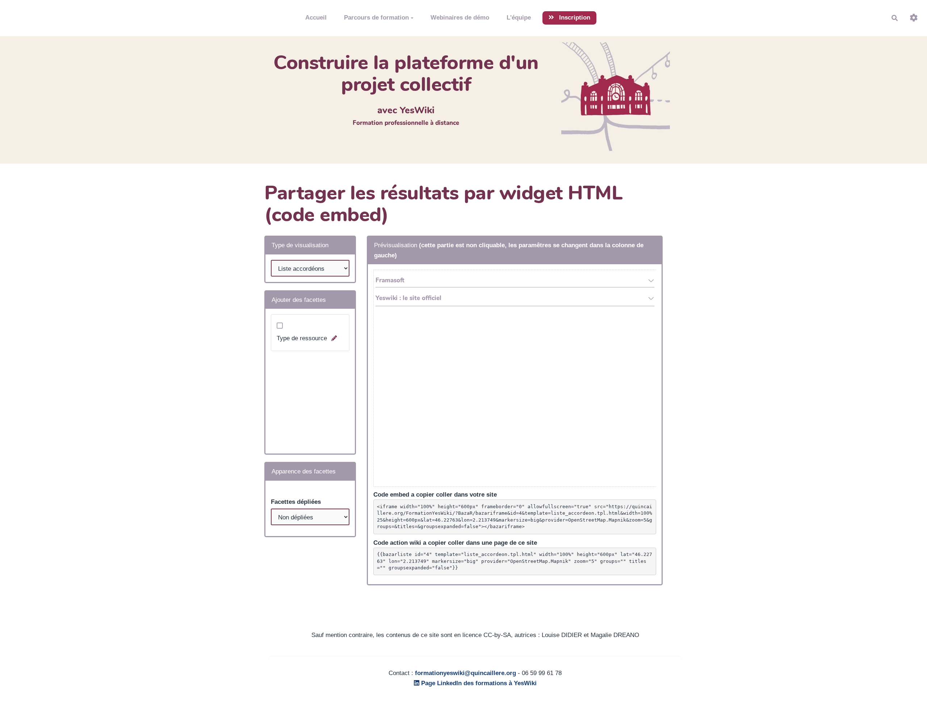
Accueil (316, 17)
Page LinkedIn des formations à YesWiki (478, 683)
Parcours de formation (376, 17)
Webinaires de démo (460, 17)
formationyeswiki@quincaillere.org (465, 673)
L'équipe (519, 17)
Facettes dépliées (296, 501)
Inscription (573, 17)
